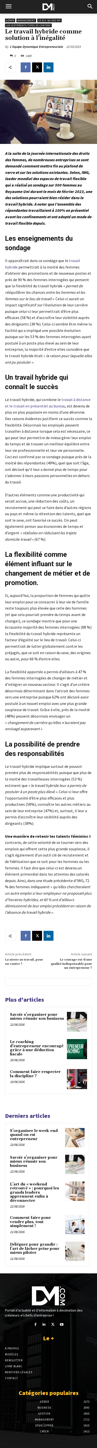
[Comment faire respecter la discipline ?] (77, 1079)
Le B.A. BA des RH (49, 20)
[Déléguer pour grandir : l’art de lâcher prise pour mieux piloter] (75, 1251)
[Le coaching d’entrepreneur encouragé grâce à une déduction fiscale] (77, 1049)
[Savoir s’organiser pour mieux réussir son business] (77, 1022)
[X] (37, 67)
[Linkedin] (48, 67)
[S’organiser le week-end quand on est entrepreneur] (75, 1137)
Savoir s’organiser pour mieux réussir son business (37, 1016)
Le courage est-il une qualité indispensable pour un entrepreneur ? (71, 964)
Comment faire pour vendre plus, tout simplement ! (30, 1221)
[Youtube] (61, 1324)
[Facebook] (26, 67)
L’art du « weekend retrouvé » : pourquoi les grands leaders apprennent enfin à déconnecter (34, 1192)
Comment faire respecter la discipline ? (35, 1074)
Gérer (10, 20)
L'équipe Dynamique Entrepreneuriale (36, 47)
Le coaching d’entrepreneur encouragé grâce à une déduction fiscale (36, 1048)
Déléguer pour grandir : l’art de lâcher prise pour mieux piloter (34, 1248)
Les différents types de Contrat (28, 25)
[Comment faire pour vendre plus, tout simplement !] (75, 1224)
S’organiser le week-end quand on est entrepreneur (34, 1134)
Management (26, 20)
